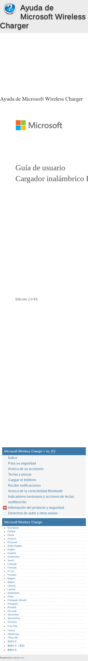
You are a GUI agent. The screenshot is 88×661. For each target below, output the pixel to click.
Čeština (11, 531)
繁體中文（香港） (16, 645)
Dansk (10, 535)
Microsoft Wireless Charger (9, 8)
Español (11, 553)
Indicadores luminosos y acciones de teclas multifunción (41, 499)
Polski (10, 596)
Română (11, 607)
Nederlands (13, 593)
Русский (11, 611)
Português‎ (12, 603)
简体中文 (12, 641)
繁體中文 (12, 650)
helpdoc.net (18, 658)
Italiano (11, 582)
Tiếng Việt (12, 637)
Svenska (12, 622)
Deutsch (11, 538)
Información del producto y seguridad (36, 507)
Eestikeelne (13, 556)
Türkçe (11, 630)
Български (13, 527)
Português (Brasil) (16, 600)
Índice (12, 458)
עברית (10, 571)
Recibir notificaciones (24, 485)
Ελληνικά (12, 542)
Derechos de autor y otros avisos (33, 513)
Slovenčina (13, 614)
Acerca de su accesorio (26, 469)
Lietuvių (11, 585)
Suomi (10, 560)
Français (12, 564)
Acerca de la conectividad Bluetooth (35, 491)
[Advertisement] (44, 63)
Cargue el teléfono (22, 480)
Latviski (11, 589)
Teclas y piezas (19, 474)
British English (14, 546)
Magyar (11, 578)
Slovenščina (13, 618)
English (11, 549)
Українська (13, 634)
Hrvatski (11, 575)
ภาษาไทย (12, 626)
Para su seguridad (22, 463)
